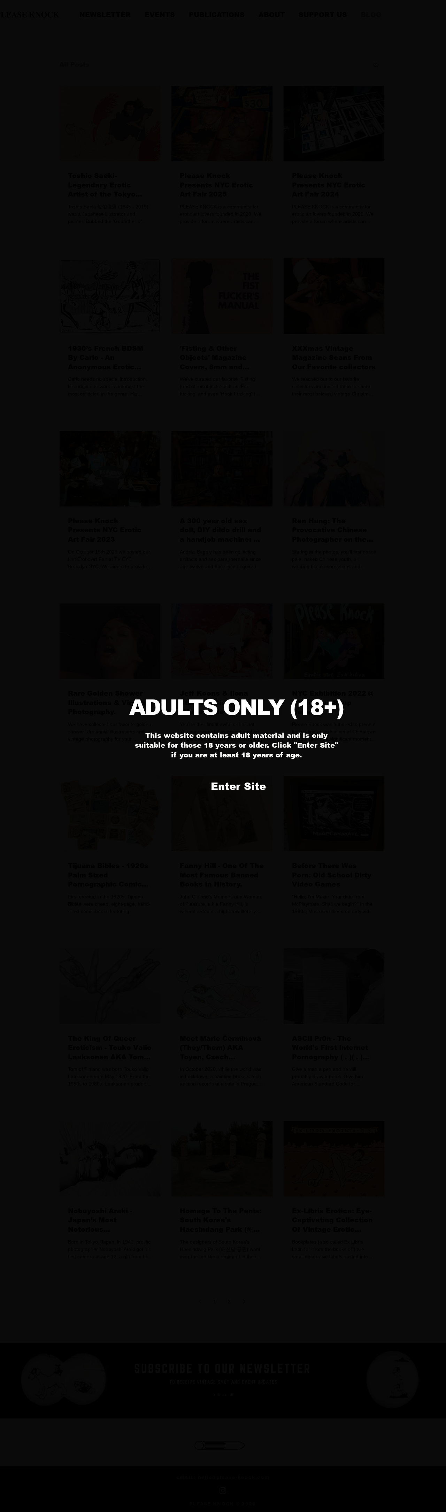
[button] (238, 787)
